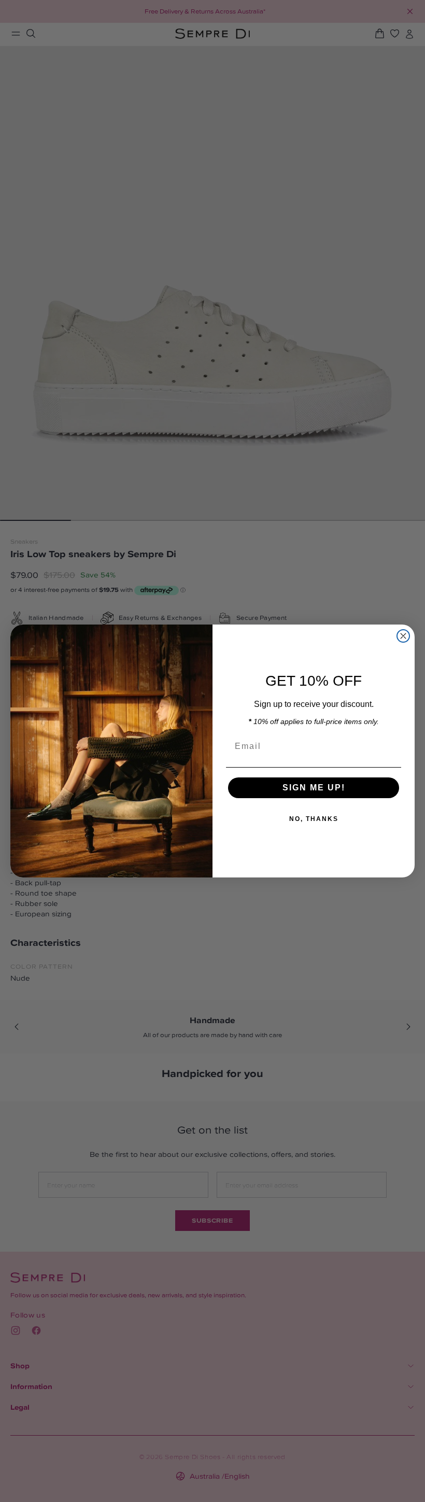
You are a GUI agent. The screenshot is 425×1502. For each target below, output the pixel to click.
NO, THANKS (313, 819)
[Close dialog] (403, 636)
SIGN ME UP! (313, 787)
